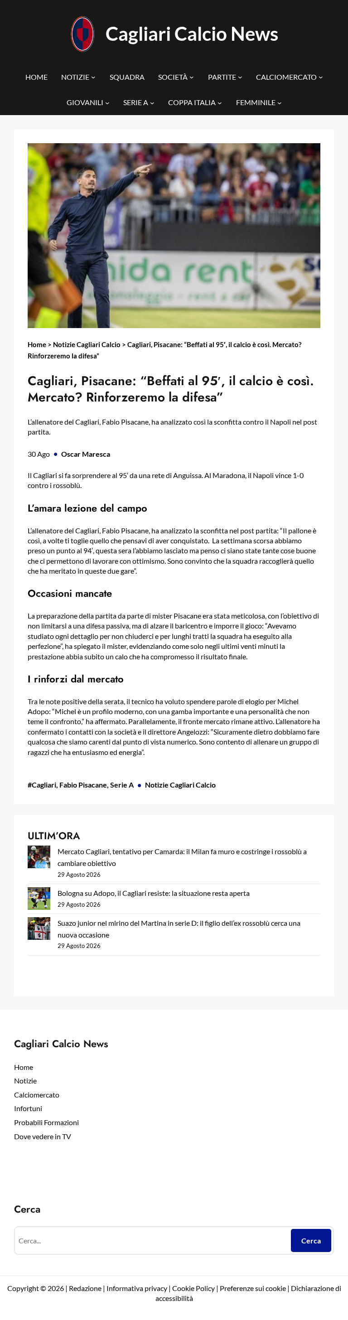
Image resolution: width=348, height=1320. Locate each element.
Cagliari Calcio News (192, 33)
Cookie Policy (193, 1288)
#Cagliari (42, 784)
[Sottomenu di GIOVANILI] (107, 102)
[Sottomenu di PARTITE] (240, 77)
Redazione (86, 1288)
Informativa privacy (136, 1288)
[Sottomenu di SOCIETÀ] (191, 77)
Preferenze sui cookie (253, 1288)
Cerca (311, 1240)
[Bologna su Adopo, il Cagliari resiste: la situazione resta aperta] (39, 900)
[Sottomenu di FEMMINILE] (279, 102)
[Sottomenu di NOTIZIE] (93, 77)
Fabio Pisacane (83, 784)
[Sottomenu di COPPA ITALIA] (220, 102)
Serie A (122, 784)
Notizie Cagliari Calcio (87, 344)
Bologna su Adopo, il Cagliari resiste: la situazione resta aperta (154, 893)
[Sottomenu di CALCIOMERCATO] (321, 77)
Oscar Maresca (85, 454)
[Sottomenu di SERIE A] (152, 102)
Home (37, 344)
